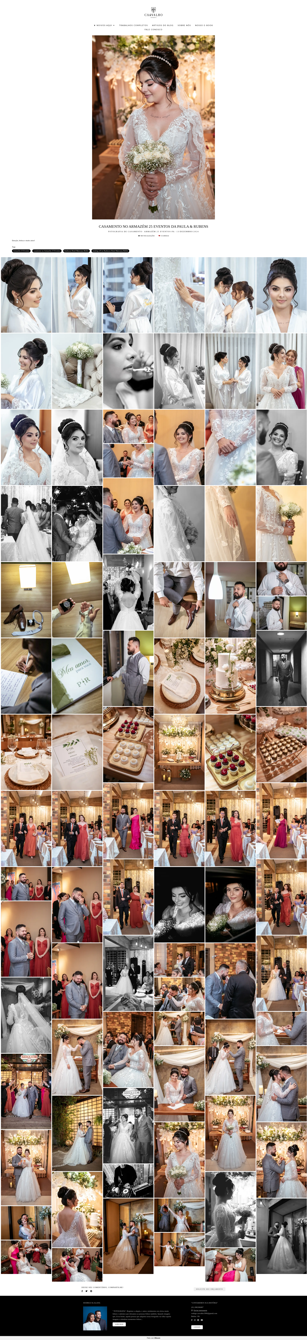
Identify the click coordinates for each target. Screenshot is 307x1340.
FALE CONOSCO (153, 30)
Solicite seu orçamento (209, 1289)
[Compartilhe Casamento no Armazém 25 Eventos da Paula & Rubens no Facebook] (82, 1291)
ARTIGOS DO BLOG (163, 25)
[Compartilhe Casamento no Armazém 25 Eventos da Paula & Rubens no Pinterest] (91, 1291)
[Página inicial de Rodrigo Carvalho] (153, 11)
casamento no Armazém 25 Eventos (46, 251)
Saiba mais (119, 1324)
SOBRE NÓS (184, 25)
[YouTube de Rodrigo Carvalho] (202, 1320)
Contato (197, 1327)
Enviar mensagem (200, 1310)
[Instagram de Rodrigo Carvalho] (195, 1320)
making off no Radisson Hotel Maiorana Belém (110, 251)
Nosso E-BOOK (204, 25)
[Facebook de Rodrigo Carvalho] (191, 1320)
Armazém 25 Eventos (21, 251)
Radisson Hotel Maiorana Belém (76, 251)
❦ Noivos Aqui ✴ (104, 25)
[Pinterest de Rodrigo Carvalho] (198, 1320)
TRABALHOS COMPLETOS (133, 25)
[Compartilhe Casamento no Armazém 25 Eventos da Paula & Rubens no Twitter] (87, 1291)
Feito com (153, 1338)
